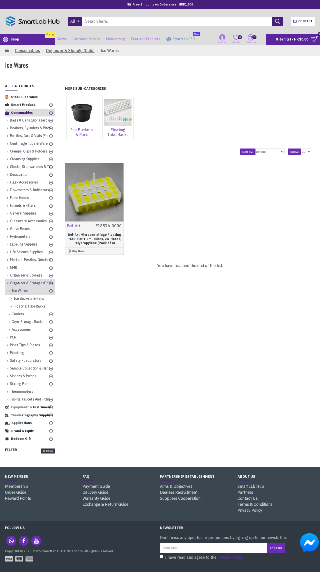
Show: (294, 152)
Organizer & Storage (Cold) (70, 50)
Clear (49, 451)
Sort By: (247, 152)
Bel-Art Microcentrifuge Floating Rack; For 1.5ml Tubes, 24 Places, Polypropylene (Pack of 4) (94, 239)
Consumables (27, 50)
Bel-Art (73, 225)
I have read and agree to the (204, 557)
